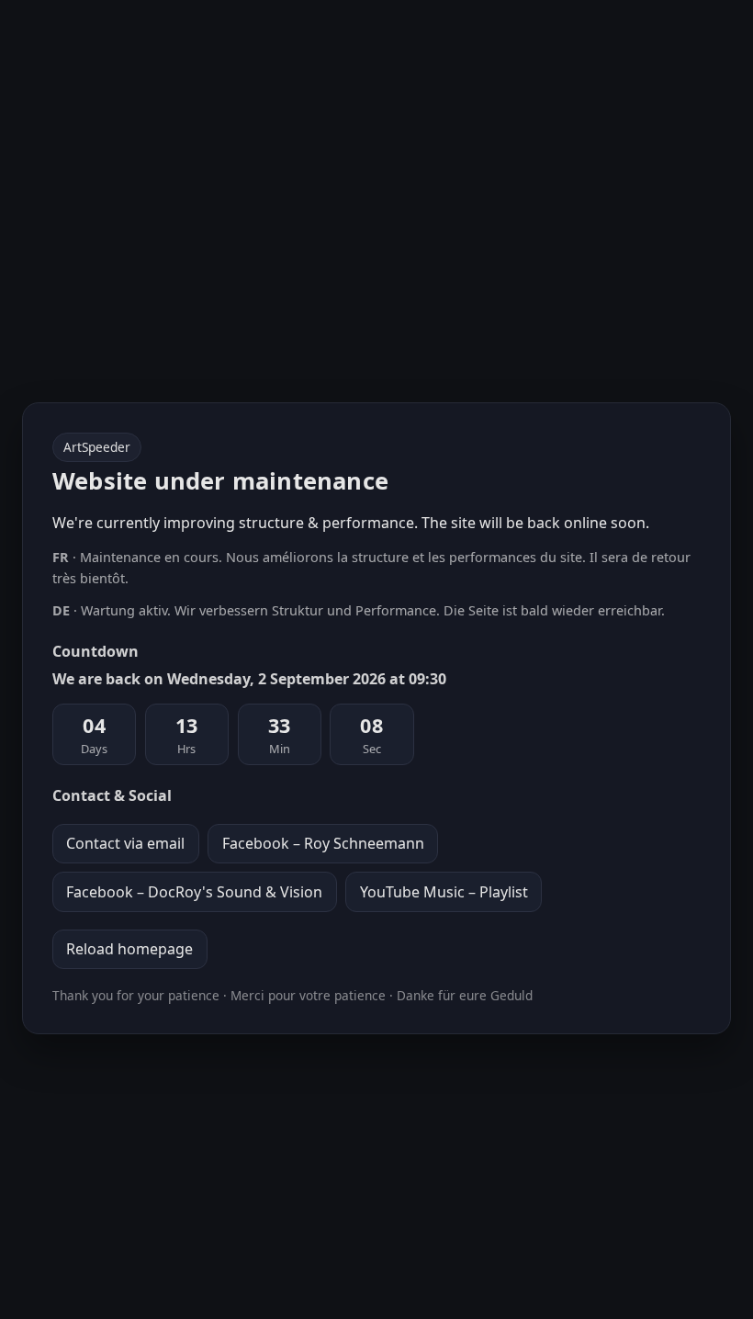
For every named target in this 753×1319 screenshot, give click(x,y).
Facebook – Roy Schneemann (323, 843)
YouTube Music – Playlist (444, 892)
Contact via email (125, 843)
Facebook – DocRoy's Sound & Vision (194, 892)
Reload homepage (129, 949)
